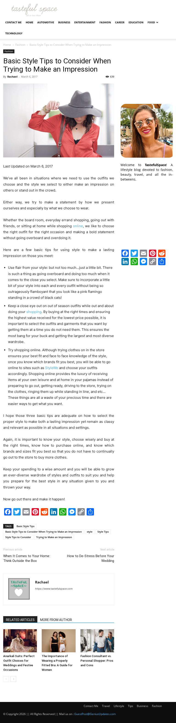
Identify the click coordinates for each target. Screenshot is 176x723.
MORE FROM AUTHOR (56, 620)
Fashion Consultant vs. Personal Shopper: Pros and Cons (96, 660)
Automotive (45, 22)
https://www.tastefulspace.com (54, 588)
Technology (13, 33)
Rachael (12, 76)
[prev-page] (6, 679)
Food (151, 22)
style (89, 531)
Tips (130, 706)
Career (119, 22)
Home (29, 22)
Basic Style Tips (25, 526)
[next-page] (13, 679)
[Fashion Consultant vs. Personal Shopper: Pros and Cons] (97, 640)
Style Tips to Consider (18, 537)
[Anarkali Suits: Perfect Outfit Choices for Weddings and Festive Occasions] (20, 640)
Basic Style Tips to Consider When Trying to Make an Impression (43, 531)
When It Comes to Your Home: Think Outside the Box (26, 558)
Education (136, 22)
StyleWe (51, 368)
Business (64, 22)
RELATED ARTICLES (20, 620)
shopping (33, 312)
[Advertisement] (147, 72)
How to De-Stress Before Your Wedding (90, 558)
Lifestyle (119, 706)
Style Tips (103, 531)
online (78, 226)
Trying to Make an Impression (54, 537)
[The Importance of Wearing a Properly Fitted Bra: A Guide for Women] (58, 640)
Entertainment (84, 22)
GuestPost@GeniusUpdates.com (95, 714)
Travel (106, 706)
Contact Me (13, 22)
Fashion (105, 22)
